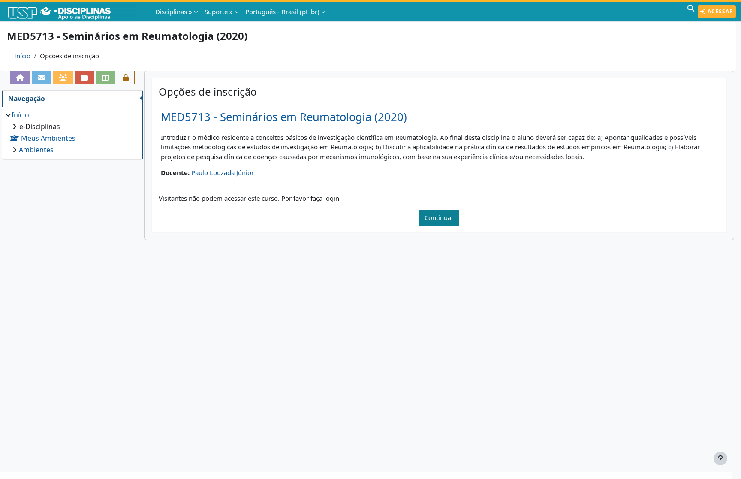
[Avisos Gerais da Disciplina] (41, 77)
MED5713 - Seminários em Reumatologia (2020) (284, 116)
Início (22, 55)
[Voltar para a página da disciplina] (20, 77)
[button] (691, 11)
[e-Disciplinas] (72, 11)
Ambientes (36, 149)
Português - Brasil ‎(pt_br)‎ (282, 11)
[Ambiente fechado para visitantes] (126, 77)
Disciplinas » (173, 11)
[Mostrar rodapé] (720, 458)
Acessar (719, 11)
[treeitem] (72, 132)
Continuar (439, 217)
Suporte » (219, 11)
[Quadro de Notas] (105, 77)
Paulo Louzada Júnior (222, 172)
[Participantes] (63, 77)
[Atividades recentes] (84, 77)
